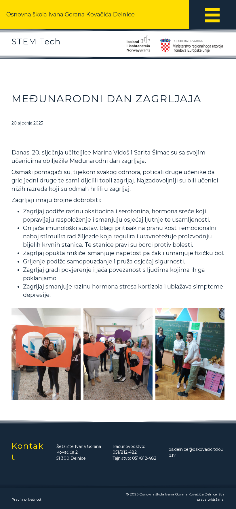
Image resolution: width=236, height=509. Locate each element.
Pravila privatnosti (27, 499)
